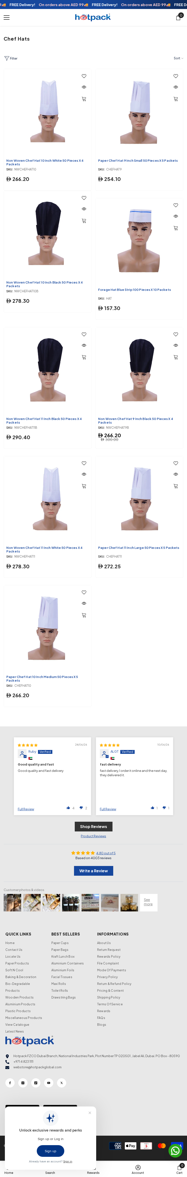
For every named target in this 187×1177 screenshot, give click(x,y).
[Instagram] (23, 1083)
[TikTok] (35, 1083)
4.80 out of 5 (106, 853)
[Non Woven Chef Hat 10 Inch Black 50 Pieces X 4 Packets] (47, 234)
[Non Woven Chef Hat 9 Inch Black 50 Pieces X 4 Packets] (139, 371)
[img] (27, 745)
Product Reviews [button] (93, 836)
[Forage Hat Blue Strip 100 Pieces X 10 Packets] (139, 241)
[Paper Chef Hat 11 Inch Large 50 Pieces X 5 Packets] (139, 500)
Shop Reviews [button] (93, 826)
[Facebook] (10, 1083)
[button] (68, 807)
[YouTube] (48, 1083)
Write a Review (93, 870)
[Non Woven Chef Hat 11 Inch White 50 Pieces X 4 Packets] (47, 500)
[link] (179, 1169)
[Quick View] (84, 87)
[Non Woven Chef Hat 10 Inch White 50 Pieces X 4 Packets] (47, 112)
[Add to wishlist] (84, 75)
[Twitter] (61, 1083)
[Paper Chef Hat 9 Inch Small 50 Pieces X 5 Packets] (139, 112)
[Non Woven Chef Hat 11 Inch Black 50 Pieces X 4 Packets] (47, 371)
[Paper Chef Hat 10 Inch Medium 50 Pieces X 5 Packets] (47, 629)
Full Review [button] (26, 809)
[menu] (6, 17)
